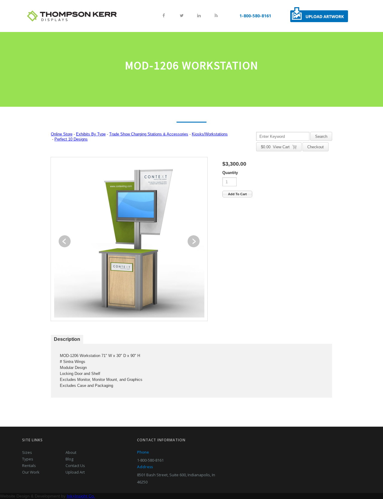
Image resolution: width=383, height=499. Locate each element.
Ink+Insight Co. (81, 496)
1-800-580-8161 (255, 16)
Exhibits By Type (91, 134)
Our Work (30, 472)
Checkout (315, 147)
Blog (69, 459)
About (71, 452)
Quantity (230, 172)
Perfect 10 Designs (71, 139)
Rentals (29, 465)
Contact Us (75, 465)
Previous (65, 241)
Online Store (61, 134)
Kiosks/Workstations (210, 134)
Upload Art (75, 472)
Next (194, 241)
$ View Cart (276, 147)
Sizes (27, 452)
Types (27, 459)
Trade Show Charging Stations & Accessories (148, 134)
